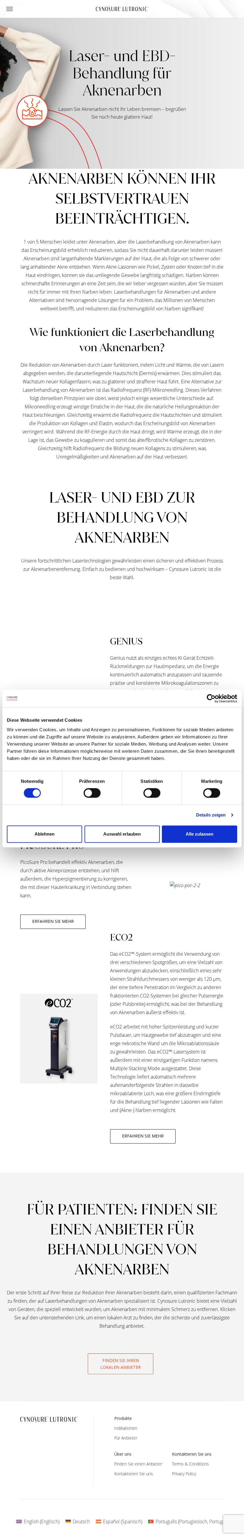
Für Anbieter (125, 1438)
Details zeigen (211, 814)
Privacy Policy (184, 1473)
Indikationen (125, 1428)
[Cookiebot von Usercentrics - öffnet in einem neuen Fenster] (211, 698)
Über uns (123, 1454)
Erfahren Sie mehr (53, 921)
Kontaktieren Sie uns (133, 1473)
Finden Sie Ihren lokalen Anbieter (120, 1364)
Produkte (123, 1418)
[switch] (92, 793)
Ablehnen (44, 833)
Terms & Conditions (190, 1464)
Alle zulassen (199, 833)
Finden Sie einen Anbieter (138, 1464)
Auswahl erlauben (122, 833)
